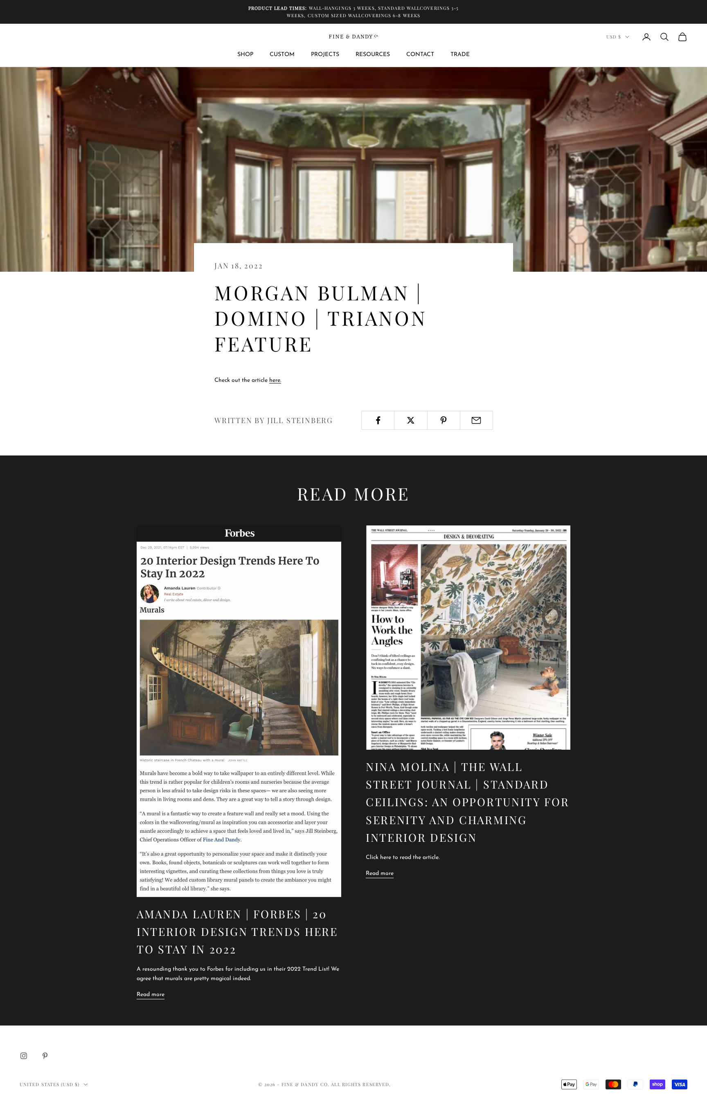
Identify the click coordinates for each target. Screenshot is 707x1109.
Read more (150, 995)
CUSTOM (282, 55)
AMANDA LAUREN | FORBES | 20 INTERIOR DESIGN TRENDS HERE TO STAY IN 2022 (237, 931)
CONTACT (420, 55)
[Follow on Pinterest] (45, 1056)
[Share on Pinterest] (444, 420)
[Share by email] (476, 420)
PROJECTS (325, 55)
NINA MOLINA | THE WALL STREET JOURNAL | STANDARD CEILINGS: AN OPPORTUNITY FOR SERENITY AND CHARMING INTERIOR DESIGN (468, 802)
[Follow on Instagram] (24, 1056)
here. (275, 380)
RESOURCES (373, 55)
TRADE (460, 55)
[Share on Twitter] (410, 420)
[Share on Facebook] (378, 420)
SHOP (245, 55)
